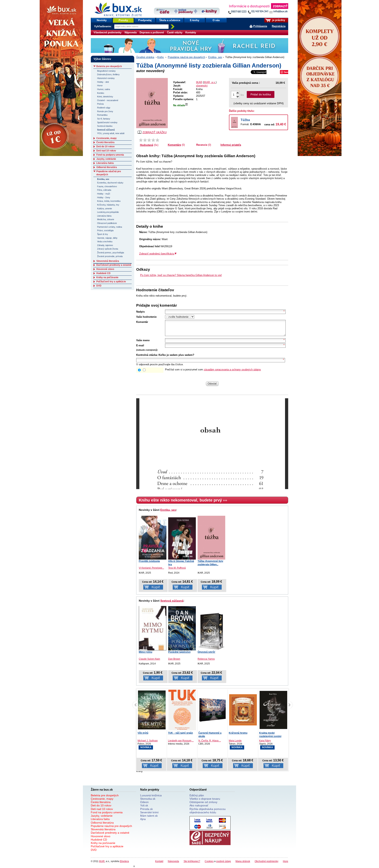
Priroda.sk (146, 809)
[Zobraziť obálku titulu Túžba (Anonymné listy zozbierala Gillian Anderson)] (152, 103)
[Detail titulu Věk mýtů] (152, 710)
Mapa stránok (242, 861)
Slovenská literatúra (107, 261)
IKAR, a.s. (210, 82)
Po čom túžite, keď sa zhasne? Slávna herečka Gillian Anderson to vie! (181, 275)
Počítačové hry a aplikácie (111, 281)
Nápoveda (131, 32)
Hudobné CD (103, 273)
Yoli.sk (144, 805)
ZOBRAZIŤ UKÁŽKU (155, 132)
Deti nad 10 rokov (106, 150)
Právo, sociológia (105, 230)
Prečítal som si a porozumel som (213, 369)
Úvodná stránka (145, 57)
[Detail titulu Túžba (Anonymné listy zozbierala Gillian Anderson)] (211, 538)
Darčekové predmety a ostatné (113, 265)
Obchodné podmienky (266, 861)
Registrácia (278, 26)
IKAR (199, 82)
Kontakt (159, 861)
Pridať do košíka (260, 94)
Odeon (144, 802)
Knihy (160, 57)
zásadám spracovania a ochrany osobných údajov (232, 369)
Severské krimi (149, 812)
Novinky (102, 20)
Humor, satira (103, 89)
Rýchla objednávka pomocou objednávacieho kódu (208, 810)
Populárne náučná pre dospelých (186, 57)
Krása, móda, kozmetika (108, 201)
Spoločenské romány (107, 122)
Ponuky (123, 20)
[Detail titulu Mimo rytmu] (152, 627)
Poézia (100, 104)
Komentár (142, 321)
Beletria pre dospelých (109, 66)
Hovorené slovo (105, 269)
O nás (216, 20)
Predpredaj (145, 20)
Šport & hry (102, 234)
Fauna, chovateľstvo (107, 186)
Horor (100, 85)
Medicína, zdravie (105, 219)
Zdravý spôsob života (107, 249)
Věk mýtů (143, 733)
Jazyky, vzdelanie (106, 159)
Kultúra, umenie (104, 208)
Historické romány (106, 78)
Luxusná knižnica (151, 795)
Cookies (209, 861)
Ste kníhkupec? (192, 861)
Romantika (102, 115)
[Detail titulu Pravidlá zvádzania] (152, 538)
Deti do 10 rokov (105, 146)
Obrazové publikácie (107, 223)
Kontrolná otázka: (147, 354)
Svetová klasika (104, 126)
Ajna (143, 819)
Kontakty (190, 32)
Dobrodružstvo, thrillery (108, 74)
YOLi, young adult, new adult (110, 133)
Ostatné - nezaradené (107, 100)
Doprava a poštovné (152, 32)
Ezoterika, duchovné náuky (110, 182)
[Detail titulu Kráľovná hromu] (243, 710)
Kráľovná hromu (238, 733)
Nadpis (140, 311)
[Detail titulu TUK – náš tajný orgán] (182, 711)
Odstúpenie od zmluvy (203, 802)
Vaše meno (143, 340)
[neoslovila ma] (145, 140)
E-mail (140, 345)
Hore (285, 861)
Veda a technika (104, 241)
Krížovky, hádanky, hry (108, 205)
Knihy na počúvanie (107, 277)
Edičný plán (197, 795)
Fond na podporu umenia (110, 154)
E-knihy (194, 20)
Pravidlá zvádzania (149, 561)
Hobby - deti (103, 82)
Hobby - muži (103, 194)
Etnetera (124, 861)
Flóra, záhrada (104, 190)
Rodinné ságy (103, 107)
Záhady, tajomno (105, 245)
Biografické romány (106, 71)
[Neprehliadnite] (258, 9)
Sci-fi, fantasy (103, 118)
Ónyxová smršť (206, 652)
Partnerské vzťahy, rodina (109, 227)
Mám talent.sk (149, 815)
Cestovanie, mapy (106, 138)
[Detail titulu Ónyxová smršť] (211, 631)
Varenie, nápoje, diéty (107, 238)
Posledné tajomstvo (179, 652)
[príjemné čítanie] (153, 140)
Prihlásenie (260, 26)
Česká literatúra (105, 142)
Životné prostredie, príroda (110, 256)
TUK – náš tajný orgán (180, 733)
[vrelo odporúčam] (157, 140)
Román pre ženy (105, 111)
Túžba (245, 120)
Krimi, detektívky (105, 96)
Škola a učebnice (169, 20)
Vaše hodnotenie (146, 316)
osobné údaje (223, 861)
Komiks (100, 93)
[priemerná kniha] (149, 140)
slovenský (202, 85)
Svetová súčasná (171, 600)
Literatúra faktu (105, 163)
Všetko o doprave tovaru (205, 798)
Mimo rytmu (145, 652)
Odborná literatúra (106, 167)
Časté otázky (174, 32)
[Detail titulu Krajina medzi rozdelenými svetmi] (273, 710)
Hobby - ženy (103, 197)
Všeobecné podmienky (107, 32)
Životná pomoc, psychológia (110, 252)
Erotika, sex (215, 57)
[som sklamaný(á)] (141, 140)
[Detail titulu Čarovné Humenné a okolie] (212, 710)
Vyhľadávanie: (103, 26)
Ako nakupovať (199, 805)
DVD (98, 285)
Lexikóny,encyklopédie (108, 212)
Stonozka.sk (147, 798)
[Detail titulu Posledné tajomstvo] (182, 628)
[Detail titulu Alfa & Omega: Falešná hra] (182, 538)
